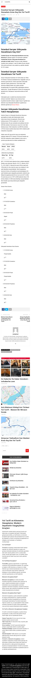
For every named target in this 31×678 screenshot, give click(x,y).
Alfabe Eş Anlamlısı (15, 468)
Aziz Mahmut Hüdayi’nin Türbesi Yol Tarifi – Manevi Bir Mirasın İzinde (15, 409)
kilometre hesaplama (14, 639)
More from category (6, 351)
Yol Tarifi (3, 6)
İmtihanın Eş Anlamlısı (16, 480)
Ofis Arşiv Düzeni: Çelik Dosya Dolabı (19, 475)
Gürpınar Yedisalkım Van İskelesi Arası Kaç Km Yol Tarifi (15, 439)
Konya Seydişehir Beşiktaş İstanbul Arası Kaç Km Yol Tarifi (25, 319)
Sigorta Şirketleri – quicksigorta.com (15, 507)
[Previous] (3, 513)
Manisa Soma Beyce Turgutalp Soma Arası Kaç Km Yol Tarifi (6, 319)
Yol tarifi (4, 639)
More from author (15, 350)
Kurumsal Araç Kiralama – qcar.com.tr (18, 500)
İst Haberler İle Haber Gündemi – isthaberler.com (19, 494)
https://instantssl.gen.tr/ (8, 664)
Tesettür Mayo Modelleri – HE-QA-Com (19, 488)
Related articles (5, 350)
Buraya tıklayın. (15, 104)
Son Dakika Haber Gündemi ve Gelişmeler (19, 462)
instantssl (3, 14)
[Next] (6, 513)
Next (6, 445)
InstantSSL (7, 2)
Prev (3, 445)
